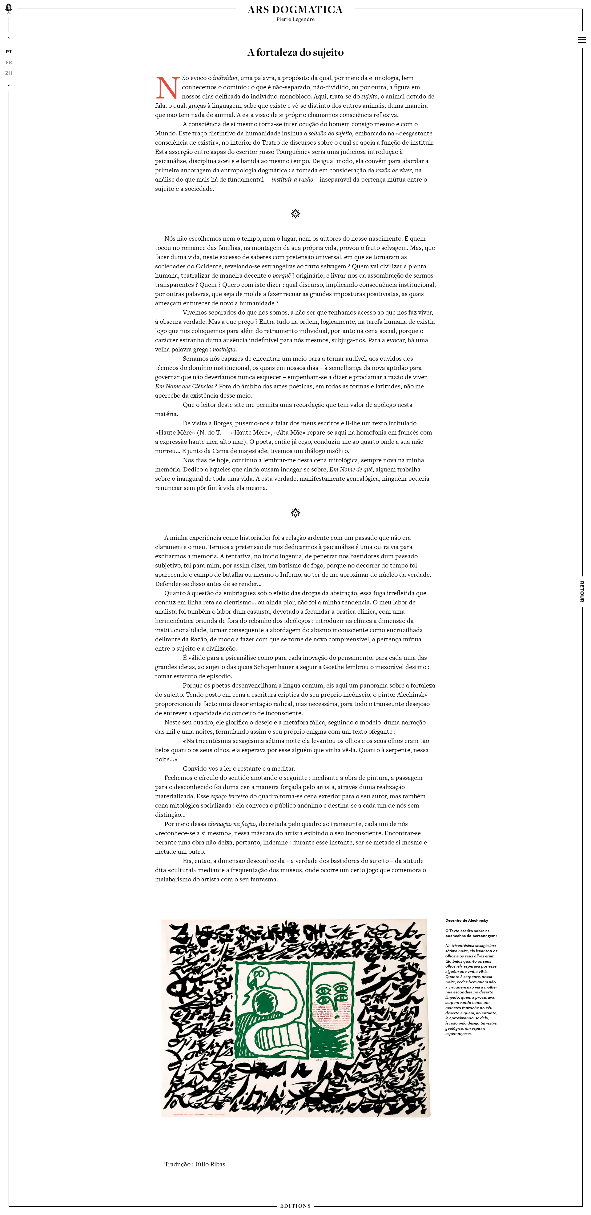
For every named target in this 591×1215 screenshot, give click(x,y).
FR (9, 62)
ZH (8, 73)
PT (9, 51)
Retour (582, 591)
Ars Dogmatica (295, 9)
